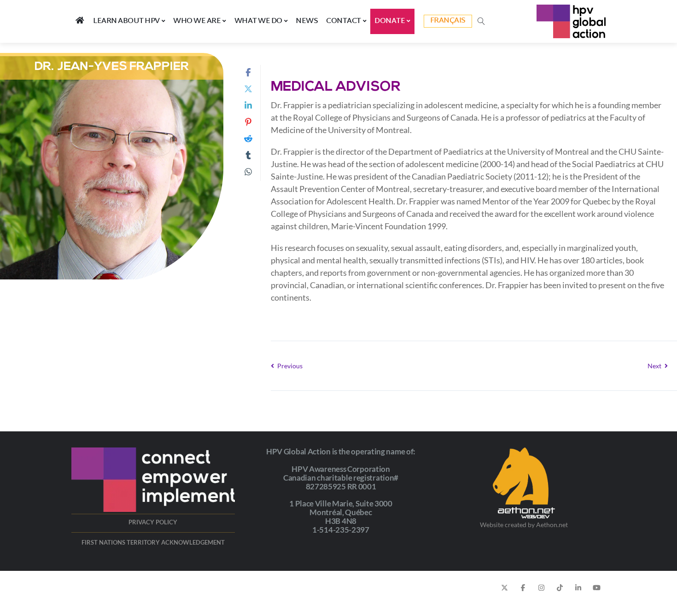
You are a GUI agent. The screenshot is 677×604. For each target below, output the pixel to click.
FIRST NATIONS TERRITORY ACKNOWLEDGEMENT (153, 542)
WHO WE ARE (197, 21)
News (307, 21)
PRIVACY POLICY (152, 522)
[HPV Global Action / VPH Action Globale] (571, 21)
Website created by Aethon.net (524, 524)
